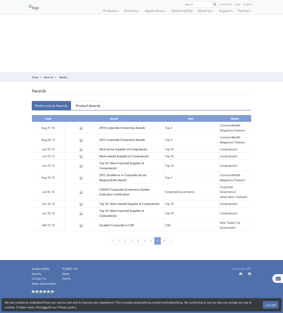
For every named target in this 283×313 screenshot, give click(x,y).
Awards (63, 77)
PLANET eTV (70, 269)
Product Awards (88, 105)
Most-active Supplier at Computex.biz (123, 149)
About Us (205, 10)
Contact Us (226, 4)
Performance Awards (51, 105)
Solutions (131, 10)
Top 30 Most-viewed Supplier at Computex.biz (129, 204)
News (65, 274)
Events (66, 278)
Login (238, 4)
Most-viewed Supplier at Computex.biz (124, 156)
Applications (155, 10)
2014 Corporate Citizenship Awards (122, 128)
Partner (244, 10)
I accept (270, 305)
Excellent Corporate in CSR (116, 225)
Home (35, 77)
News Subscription (44, 283)
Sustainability (182, 10)
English (247, 4)
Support (225, 10)
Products (110, 10)
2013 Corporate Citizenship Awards (122, 140)
